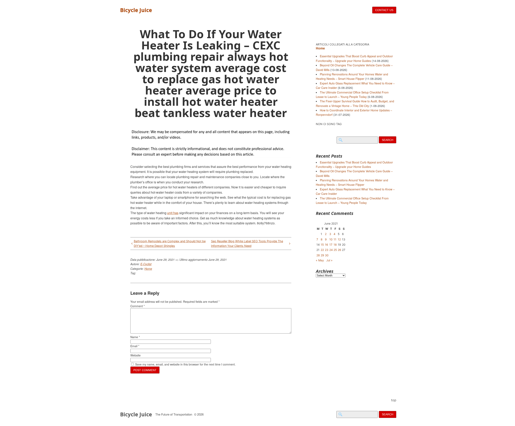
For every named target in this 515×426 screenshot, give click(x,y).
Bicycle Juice (136, 10)
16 (326, 244)
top (393, 400)
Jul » (329, 260)
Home (148, 269)
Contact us (384, 10)
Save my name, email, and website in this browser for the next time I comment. (185, 364)
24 (331, 249)
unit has (172, 212)
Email (134, 346)
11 (335, 239)
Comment (137, 306)
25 (335, 249)
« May (320, 260)
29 (322, 255)
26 (339, 249)
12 (339, 239)
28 (318, 255)
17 (330, 244)
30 (327, 255)
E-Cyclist (145, 264)
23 (326, 249)
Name (135, 337)
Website (135, 355)
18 (335, 244)
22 (322, 249)
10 (331, 239)
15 (322, 244)
